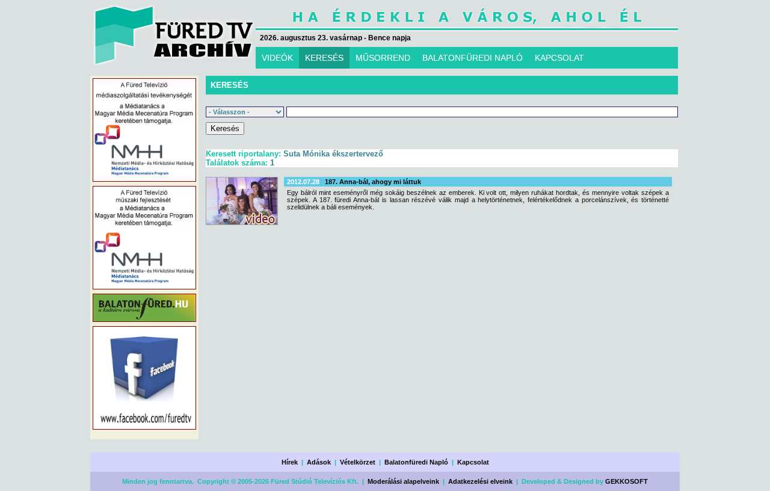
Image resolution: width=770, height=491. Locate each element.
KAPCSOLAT (559, 58)
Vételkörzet (357, 462)
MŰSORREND (383, 58)
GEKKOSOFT (626, 481)
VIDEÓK (277, 58)
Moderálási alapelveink (403, 481)
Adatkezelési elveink (480, 481)
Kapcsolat (473, 462)
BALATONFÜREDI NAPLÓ (472, 58)
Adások (319, 462)
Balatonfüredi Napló (416, 462)
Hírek (290, 462)
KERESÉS (324, 58)
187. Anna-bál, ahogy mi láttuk (373, 181)
